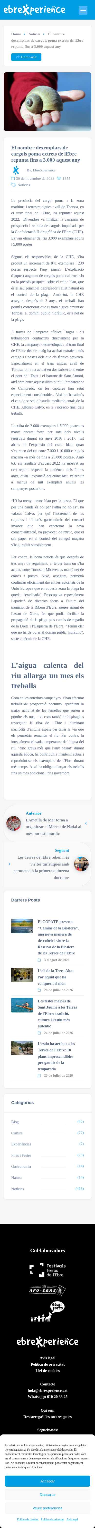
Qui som (47, 1410)
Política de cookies (27, 1519)
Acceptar (47, 1481)
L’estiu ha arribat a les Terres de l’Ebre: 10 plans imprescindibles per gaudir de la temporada (56, 1056)
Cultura (17, 1133)
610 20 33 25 (57, 1397)
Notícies (34, 34)
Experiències (21, 1144)
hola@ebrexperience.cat (47, 1390)
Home (16, 34)
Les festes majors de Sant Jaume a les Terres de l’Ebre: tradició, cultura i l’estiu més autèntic (57, 1013)
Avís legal (72, 1519)
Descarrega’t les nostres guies (47, 1417)
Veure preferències (48, 1508)
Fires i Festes (21, 1155)
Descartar (48, 1494)
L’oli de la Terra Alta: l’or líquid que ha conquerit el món (56, 977)
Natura (16, 1178)
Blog (15, 1122)
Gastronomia (21, 1166)
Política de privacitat (52, 1519)
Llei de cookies (48, 1371)
